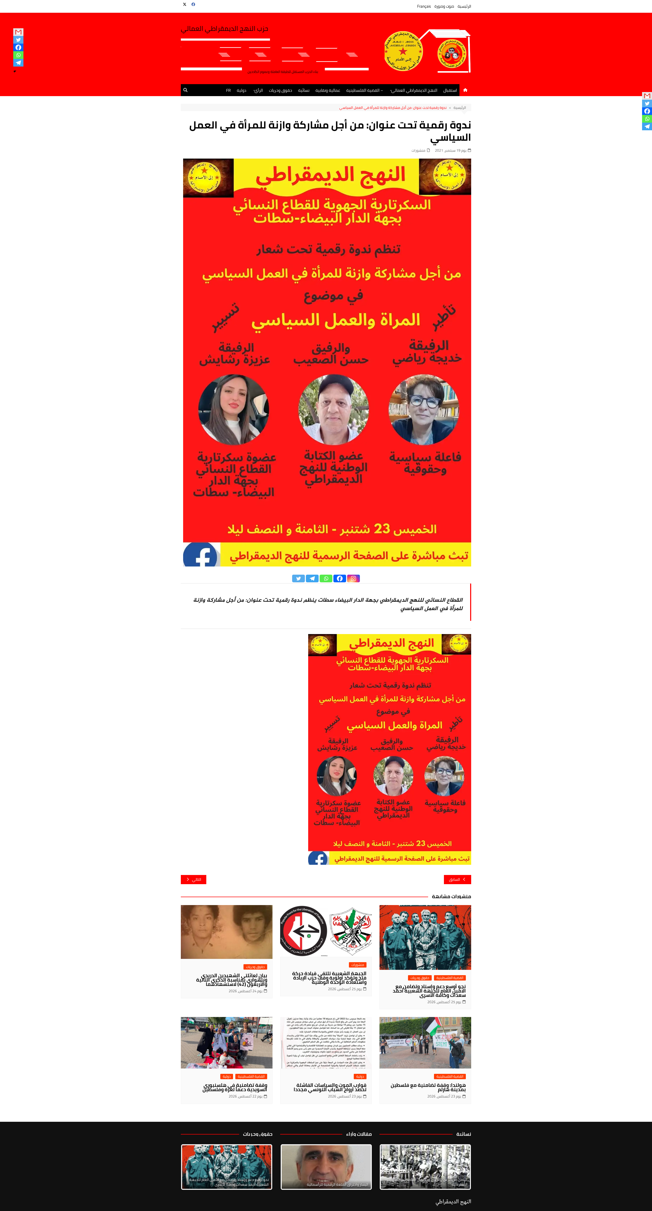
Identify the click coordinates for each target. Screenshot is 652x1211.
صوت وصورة (444, 6)
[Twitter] (18, 40)
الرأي (258, 90)
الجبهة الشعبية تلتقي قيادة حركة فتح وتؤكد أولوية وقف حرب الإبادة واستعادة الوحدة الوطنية (329, 978)
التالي (196, 879)
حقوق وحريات (280, 90)
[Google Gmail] (18, 32)
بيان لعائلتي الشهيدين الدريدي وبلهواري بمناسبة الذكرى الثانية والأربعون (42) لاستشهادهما (231, 980)
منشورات (418, 150)
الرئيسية (464, 6)
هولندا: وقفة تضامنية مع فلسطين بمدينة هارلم (428, 1087)
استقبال (450, 90)
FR (228, 90)
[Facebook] (18, 47)
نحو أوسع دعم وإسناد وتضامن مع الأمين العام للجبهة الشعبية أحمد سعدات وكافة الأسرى (429, 991)
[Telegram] (18, 63)
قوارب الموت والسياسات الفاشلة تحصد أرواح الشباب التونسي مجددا (330, 1087)
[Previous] (290, 1167)
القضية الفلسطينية (450, 978)
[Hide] (15, 71)
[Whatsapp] (18, 55)
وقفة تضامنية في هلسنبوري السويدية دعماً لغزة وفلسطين (234, 1087)
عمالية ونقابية (328, 90)
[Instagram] (353, 578)
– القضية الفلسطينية (364, 90)
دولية (241, 90)
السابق (454, 879)
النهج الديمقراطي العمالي (414, 90)
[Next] (460, 1167)
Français (424, 6)
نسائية (303, 90)
